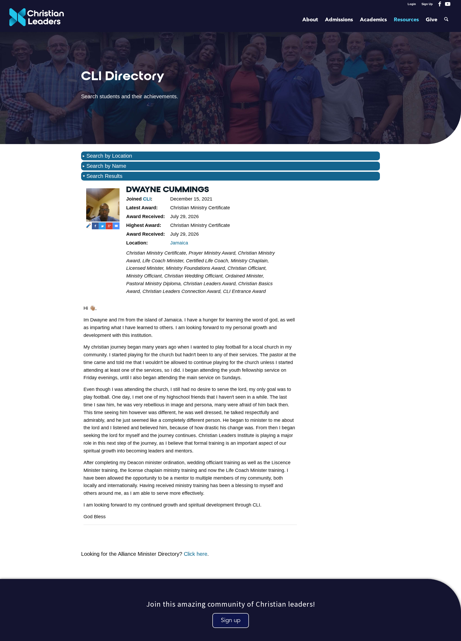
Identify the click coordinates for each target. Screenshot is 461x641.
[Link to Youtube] (448, 4)
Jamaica (179, 243)
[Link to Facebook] (439, 4)
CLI (147, 199)
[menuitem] (412, 4)
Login (412, 4)
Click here (195, 554)
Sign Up (427, 4)
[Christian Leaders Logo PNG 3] (36, 20)
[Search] (446, 20)
